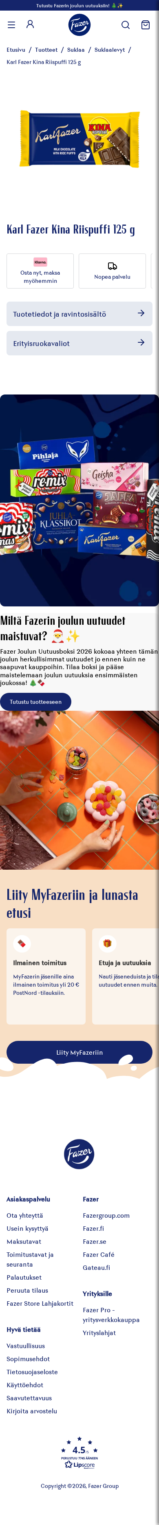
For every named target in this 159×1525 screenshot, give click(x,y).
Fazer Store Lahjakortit (40, 1303)
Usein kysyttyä (28, 1228)
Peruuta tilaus (27, 1290)
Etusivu (16, 49)
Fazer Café (99, 1254)
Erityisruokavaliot (41, 343)
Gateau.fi (96, 1267)
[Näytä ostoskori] (144, 25)
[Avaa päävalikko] (11, 25)
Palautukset (24, 1277)
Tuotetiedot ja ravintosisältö (59, 313)
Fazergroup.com (106, 1215)
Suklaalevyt (110, 49)
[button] (79, 1452)
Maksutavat (24, 1241)
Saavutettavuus (29, 1398)
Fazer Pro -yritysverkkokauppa (111, 1314)
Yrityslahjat (99, 1332)
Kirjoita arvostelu (32, 1411)
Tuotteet (46, 49)
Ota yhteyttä (25, 1215)
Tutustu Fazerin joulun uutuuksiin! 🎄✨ (79, 5)
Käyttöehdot (25, 1384)
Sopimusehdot (28, 1358)
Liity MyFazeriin (79, 1052)
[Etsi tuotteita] (125, 25)
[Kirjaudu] (30, 25)
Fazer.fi (93, 1228)
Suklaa (76, 49)
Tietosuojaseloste (32, 1371)
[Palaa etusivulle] (79, 25)
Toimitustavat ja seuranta (30, 1259)
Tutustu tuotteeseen (36, 701)
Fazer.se (94, 1241)
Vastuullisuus (26, 1345)
